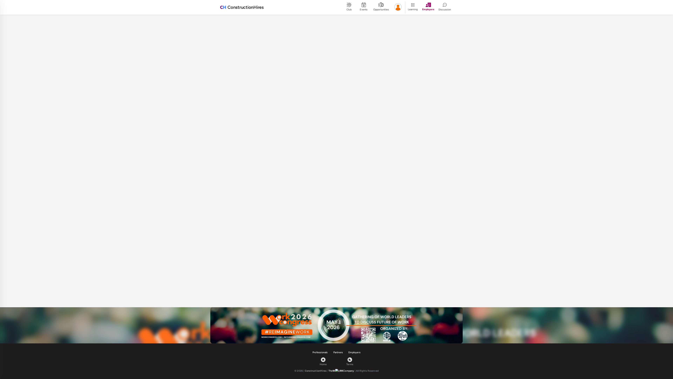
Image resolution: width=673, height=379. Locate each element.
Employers (354, 352)
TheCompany (341, 370)
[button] (398, 7)
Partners (338, 352)
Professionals (320, 352)
